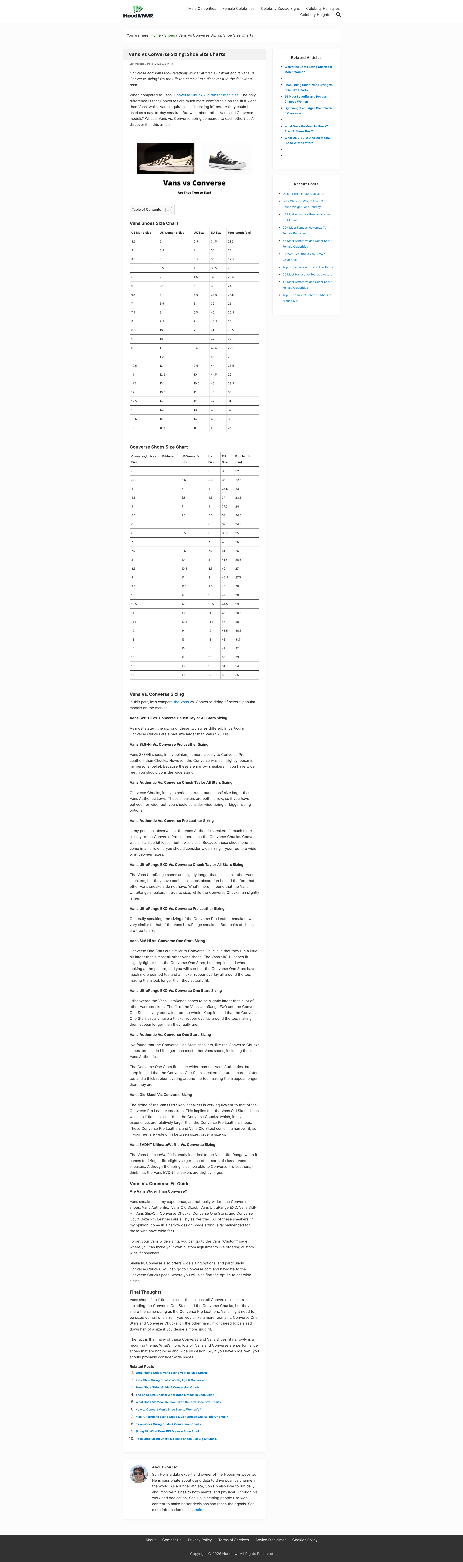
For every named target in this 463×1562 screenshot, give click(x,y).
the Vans (181, 702)
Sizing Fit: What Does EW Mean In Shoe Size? (167, 1431)
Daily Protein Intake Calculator (303, 193)
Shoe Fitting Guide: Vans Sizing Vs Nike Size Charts (171, 1372)
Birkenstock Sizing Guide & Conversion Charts (168, 1424)
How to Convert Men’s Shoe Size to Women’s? (168, 1409)
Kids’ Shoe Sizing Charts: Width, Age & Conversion (171, 1380)
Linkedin (195, 1510)
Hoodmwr (230, 1554)
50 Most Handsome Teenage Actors (307, 274)
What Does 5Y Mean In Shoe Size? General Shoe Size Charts (178, 1402)
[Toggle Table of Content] (167, 210)
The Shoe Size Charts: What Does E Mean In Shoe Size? (174, 1395)
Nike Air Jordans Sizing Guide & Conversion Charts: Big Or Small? (181, 1416)
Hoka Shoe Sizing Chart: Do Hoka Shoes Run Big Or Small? (176, 1439)
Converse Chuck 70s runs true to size (206, 95)
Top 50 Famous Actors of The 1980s (308, 267)
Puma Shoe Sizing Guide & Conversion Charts (167, 1387)
